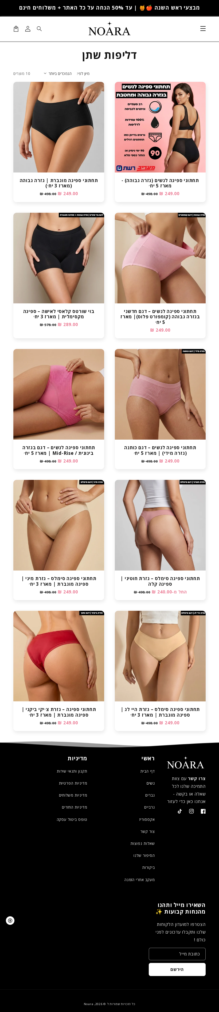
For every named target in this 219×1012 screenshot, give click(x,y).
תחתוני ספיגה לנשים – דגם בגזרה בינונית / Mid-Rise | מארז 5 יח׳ (58, 450)
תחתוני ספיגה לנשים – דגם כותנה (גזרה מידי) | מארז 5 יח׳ (160, 450)
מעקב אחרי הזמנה (139, 879)
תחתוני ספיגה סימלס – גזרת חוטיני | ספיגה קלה (160, 581)
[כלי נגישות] (10, 920)
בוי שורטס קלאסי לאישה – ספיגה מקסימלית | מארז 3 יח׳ (59, 314)
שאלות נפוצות (143, 843)
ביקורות (148, 867)
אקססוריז (147, 819)
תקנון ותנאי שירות (72, 771)
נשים (151, 783)
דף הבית (147, 771)
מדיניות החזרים (74, 807)
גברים (150, 795)
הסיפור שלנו (144, 855)
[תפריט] (203, 29)
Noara (88, 1004)
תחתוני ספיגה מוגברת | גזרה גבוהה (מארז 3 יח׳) (59, 183)
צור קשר (147, 831)
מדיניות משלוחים (73, 795)
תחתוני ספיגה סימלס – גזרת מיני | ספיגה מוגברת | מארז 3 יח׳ (58, 581)
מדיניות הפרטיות (73, 783)
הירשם (177, 969)
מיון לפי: (83, 73)
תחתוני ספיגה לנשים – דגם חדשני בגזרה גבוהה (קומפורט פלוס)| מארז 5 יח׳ (160, 317)
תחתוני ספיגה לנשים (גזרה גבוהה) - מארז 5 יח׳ (160, 183)
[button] (39, 29)
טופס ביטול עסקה (72, 819)
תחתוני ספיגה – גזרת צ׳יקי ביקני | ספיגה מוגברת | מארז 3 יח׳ (59, 712)
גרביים (149, 807)
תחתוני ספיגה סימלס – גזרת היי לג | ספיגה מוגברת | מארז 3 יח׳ (160, 712)
